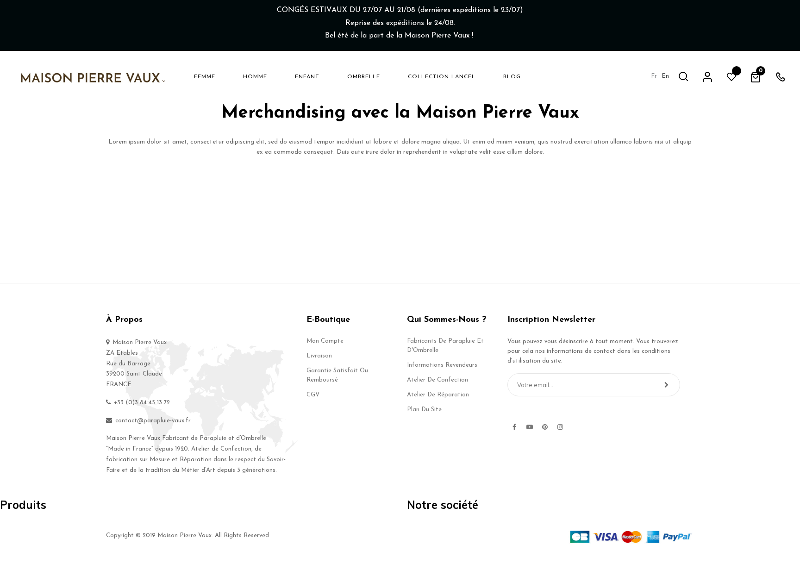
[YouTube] (530, 427)
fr (654, 76)
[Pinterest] (545, 427)
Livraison (319, 356)
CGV (312, 395)
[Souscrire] (666, 385)
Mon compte (325, 341)
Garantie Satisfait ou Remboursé (337, 375)
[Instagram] (560, 427)
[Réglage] (707, 76)
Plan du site (424, 410)
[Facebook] (514, 427)
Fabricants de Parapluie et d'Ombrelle (445, 345)
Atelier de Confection (437, 380)
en (665, 76)
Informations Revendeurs (442, 365)
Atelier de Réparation (438, 395)
